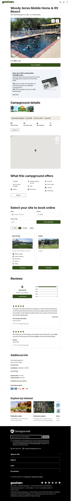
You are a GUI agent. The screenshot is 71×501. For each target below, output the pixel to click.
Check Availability (48, 222)
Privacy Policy (27, 476)
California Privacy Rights (37, 476)
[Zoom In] (57, 138)
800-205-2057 (17, 448)
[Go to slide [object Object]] (35, 56)
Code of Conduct (15, 489)
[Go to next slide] (58, 38)
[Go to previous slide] (12, 38)
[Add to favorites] (57, 21)
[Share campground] (53, 21)
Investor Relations (30, 487)
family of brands (36, 443)
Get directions (14, 365)
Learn (12, 465)
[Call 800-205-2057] (60, 2)
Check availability (35, 65)
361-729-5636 (14, 371)
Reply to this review (24, 323)
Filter (15, 228)
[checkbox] (11, 440)
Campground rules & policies (19, 381)
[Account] (63, 2)
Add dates (22, 267)
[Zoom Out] (57, 142)
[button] (16, 94)
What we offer (15, 454)
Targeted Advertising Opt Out (17, 487)
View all (18, 195)
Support (13, 460)
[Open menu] (67, 2)
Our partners (15, 471)
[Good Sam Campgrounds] (20, 431)
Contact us (15, 130)
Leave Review (22, 296)
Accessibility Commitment (46, 487)
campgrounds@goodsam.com (33, 448)
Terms (36, 487)
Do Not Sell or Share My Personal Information (41, 485)
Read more (55, 316)
